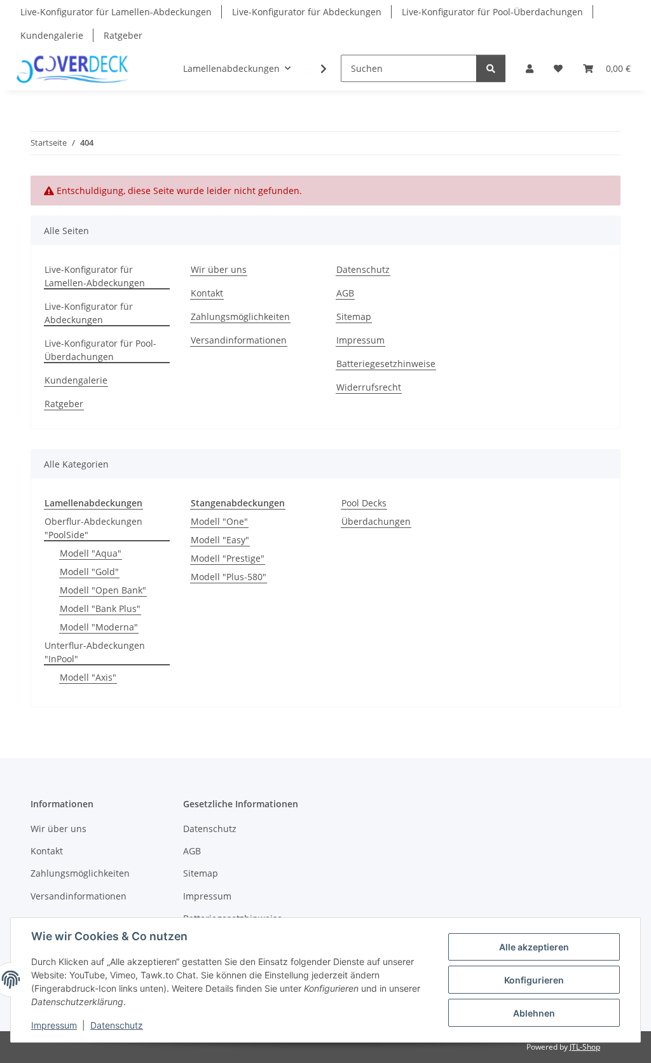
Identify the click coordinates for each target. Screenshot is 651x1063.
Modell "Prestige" (227, 558)
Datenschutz (116, 1025)
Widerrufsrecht (368, 387)
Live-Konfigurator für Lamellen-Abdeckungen (116, 12)
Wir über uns (219, 269)
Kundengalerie (51, 35)
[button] (530, 68)
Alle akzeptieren (534, 946)
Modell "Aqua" (90, 553)
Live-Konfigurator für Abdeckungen (306, 12)
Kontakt (207, 293)
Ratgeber (123, 35)
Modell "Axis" (88, 677)
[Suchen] (490, 68)
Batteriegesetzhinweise (385, 364)
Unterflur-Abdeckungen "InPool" (95, 652)
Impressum (54, 1025)
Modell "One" (219, 521)
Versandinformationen (239, 340)
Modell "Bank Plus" (100, 608)
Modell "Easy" (220, 540)
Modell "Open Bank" (103, 590)
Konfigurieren (534, 980)
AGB (345, 293)
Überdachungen (376, 521)
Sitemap (353, 316)
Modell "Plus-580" (228, 577)
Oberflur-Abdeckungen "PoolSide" (93, 528)
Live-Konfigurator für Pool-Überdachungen (492, 12)
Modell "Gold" (89, 572)
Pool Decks (364, 503)
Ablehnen (534, 1013)
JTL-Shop (585, 1046)
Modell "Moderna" (99, 627)
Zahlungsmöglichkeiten (240, 316)
